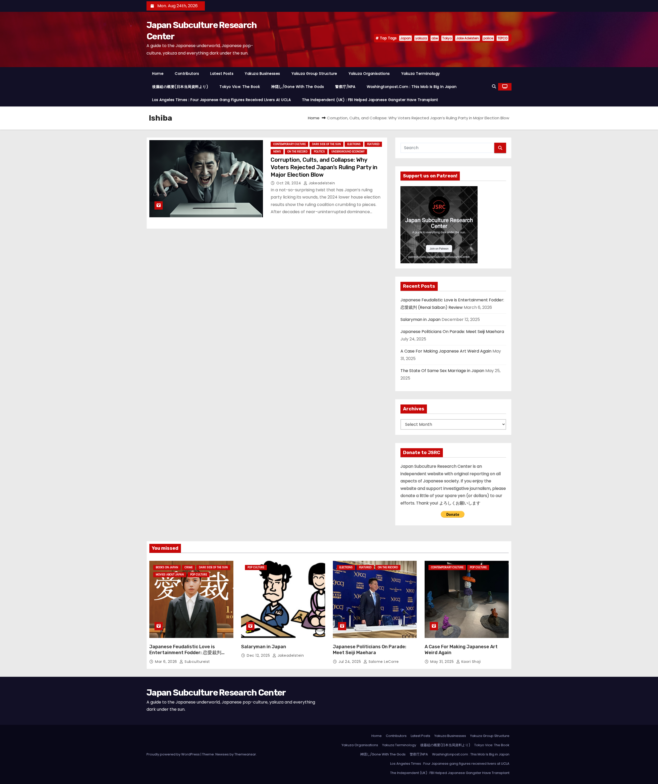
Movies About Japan (170, 574)
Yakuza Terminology (420, 73)
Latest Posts (221, 73)
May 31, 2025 (442, 661)
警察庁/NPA (345, 86)
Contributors (187, 73)
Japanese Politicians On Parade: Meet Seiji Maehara (452, 332)
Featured (373, 144)
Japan (405, 38)
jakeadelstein (321, 183)
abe (435, 38)
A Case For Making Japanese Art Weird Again (445, 351)
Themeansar (245, 754)
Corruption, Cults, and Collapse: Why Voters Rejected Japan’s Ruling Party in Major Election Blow (324, 167)
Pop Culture (198, 574)
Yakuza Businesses (262, 73)
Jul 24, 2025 (350, 661)
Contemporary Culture (289, 144)
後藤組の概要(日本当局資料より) (180, 86)
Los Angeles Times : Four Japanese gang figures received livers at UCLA (221, 99)
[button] (494, 86)
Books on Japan (167, 567)
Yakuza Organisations (369, 73)
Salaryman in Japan (420, 319)
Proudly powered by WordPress (173, 754)
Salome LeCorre (383, 661)
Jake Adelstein (467, 38)
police (488, 38)
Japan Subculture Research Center (216, 692)
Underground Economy (347, 152)
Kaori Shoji (470, 661)
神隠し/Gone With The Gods (297, 86)
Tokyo (447, 38)
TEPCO (502, 38)
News (277, 152)
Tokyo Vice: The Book (240, 86)
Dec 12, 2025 (259, 655)
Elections (354, 144)
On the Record (297, 152)
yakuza (421, 38)
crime (189, 567)
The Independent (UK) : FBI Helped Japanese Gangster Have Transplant (370, 99)
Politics (319, 152)
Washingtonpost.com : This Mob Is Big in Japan (412, 86)
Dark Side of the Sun (326, 144)
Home (157, 73)
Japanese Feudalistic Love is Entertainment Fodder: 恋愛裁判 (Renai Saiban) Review (185, 653)
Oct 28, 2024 (289, 183)
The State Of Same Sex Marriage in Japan (442, 371)
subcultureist (197, 661)
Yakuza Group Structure (314, 73)
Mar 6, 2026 (166, 661)
